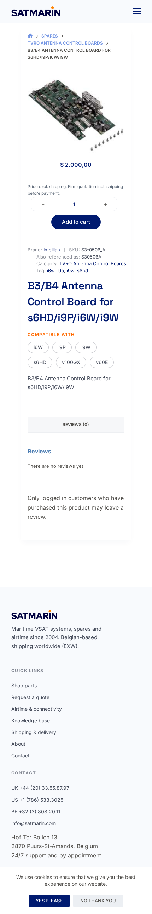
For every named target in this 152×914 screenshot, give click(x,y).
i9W (85, 347)
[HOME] (30, 36)
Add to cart (76, 221)
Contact (20, 756)
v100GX (71, 362)
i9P (62, 347)
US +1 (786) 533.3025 (37, 800)
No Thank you (98, 900)
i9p (60, 270)
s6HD (40, 362)
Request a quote (30, 697)
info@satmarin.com (33, 823)
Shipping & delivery (33, 732)
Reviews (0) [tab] (76, 424)
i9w (70, 270)
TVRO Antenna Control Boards (92, 263)
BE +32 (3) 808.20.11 (35, 811)
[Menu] (137, 11)
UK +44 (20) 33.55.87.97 (40, 788)
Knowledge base (30, 720)
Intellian (51, 249)
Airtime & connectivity (36, 709)
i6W (38, 347)
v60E (102, 362)
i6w (50, 270)
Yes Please (49, 900)
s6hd (82, 270)
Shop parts (24, 685)
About (18, 744)
